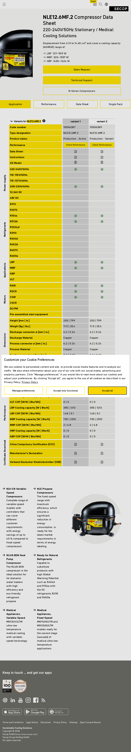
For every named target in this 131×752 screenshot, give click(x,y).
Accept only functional (65, 390)
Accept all (107, 390)
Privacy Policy (30, 382)
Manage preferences (23, 390)
